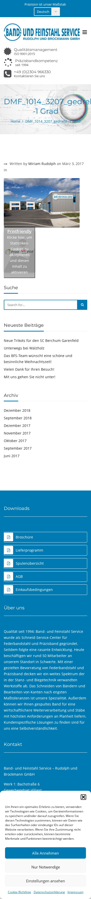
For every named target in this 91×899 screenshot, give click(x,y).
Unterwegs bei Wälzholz (24, 348)
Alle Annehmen (45, 853)
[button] (83, 797)
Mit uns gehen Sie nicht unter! (29, 376)
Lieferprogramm (29, 550)
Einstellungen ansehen (45, 880)
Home (15, 121)
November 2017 (17, 433)
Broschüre (24, 537)
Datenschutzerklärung (49, 892)
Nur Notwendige (45, 866)
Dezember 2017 (17, 425)
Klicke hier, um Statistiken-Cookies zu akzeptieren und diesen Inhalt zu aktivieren (19, 255)
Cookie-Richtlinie (19, 892)
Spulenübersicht (30, 563)
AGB (19, 576)
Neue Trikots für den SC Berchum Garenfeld (41, 340)
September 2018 (18, 418)
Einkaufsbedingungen (34, 589)
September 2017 (18, 448)
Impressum (75, 892)
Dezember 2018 (17, 410)
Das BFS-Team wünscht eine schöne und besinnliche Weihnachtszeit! (38, 358)
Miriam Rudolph (42, 163)
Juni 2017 (11, 455)
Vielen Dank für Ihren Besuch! (29, 369)
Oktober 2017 (15, 440)
